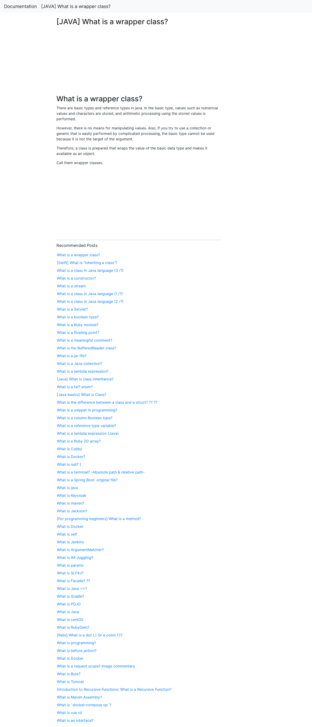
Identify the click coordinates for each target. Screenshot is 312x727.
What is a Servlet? (72, 309)
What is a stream (71, 286)
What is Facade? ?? (73, 580)
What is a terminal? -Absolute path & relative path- (101, 472)
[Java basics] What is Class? (81, 394)
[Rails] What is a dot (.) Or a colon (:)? (89, 635)
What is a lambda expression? (82, 371)
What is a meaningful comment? (84, 340)
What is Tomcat (70, 681)
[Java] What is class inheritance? (85, 379)
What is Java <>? (72, 588)
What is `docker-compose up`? (84, 705)
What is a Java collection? (79, 363)
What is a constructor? (76, 278)
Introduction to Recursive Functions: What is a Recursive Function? (114, 689)
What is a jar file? (72, 355)
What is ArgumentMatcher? (80, 549)
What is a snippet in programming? (87, 410)
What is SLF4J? (70, 573)
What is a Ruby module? (77, 324)
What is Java (68, 611)
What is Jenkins (70, 542)
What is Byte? (68, 674)
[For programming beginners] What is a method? (99, 518)
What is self (67, 534)
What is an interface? (75, 720)
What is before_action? (76, 650)
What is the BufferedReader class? (86, 348)
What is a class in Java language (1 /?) (90, 293)
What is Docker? (71, 456)
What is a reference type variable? (86, 425)
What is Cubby (69, 449)
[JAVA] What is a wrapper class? (76, 6)
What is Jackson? (72, 511)
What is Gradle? (70, 596)
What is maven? (70, 503)
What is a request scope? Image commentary (96, 666)
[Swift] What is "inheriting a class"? (87, 262)
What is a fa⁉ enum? (75, 386)
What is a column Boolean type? (84, 418)
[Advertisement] (253, 213)
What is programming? (76, 643)
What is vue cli (69, 712)
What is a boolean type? (78, 317)
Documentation (20, 6)
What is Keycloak (71, 495)
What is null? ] (69, 464)
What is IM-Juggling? (75, 557)
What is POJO (69, 604)
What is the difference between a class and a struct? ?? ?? (107, 402)
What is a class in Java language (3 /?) (90, 270)
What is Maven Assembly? (79, 697)
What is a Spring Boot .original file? (87, 480)
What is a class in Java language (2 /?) (90, 301)
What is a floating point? (78, 332)
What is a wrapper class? (78, 255)
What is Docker (70, 526)
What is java (67, 487)
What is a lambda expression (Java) (88, 433)
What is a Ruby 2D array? (79, 441)
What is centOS (70, 619)
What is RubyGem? (73, 627)
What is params (70, 565)
